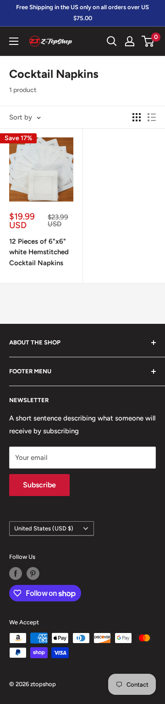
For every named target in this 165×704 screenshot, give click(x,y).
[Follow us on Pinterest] (33, 573)
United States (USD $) (43, 528)
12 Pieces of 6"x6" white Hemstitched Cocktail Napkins (39, 252)
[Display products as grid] (136, 117)
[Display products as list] (152, 117)
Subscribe (39, 484)
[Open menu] (13, 41)
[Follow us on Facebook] (15, 573)
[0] (148, 41)
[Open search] (112, 41)
